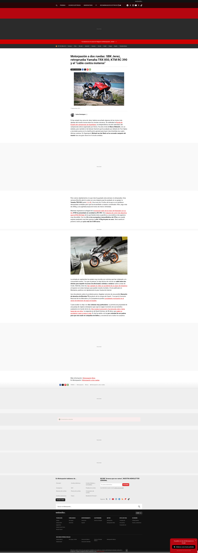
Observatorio (88, 5)
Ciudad (104, 46)
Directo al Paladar (98, 520)
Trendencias (122, 520)
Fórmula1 (58, 483)
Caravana (93, 46)
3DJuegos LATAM (73, 539)
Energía (110, 46)
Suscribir (125, 484)
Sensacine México (86, 539)
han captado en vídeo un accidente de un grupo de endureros (107, 286)
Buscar (139, 506)
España (115, 46)
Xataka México (59, 539)
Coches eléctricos (75, 483)
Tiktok (141, 5)
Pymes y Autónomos (136, 522)
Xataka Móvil (59, 522)
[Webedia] (138, 1)
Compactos (59, 488)
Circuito (99, 46)
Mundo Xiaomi (59, 529)
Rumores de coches (61, 491)
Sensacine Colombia (86, 541)
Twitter (139, 5)
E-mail (90, 69)
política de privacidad (119, 488)
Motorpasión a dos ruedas (90, 380)
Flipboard (87, 69)
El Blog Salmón (135, 520)
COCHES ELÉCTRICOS (74, 5)
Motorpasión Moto (89, 378)
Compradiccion (123, 525)
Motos (86, 384)
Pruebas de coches (91, 488)
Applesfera (58, 525)
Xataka (57, 520)
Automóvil (87, 46)
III (90, 202)
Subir (137, 513)
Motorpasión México (111, 539)
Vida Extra (71, 522)
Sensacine (84, 520)
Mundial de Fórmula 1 (91, 496)
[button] (81, 114)
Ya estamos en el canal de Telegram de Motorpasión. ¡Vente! (98, 41)
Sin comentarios (76, 69)
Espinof (83, 522)
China (75, 46)
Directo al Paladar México (98, 540)
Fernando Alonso (123, 46)
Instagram (133, 5)
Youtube (136, 5)
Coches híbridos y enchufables (90, 483)
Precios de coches (76, 491)
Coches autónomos (61, 496)
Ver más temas (60, 499)
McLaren (81, 46)
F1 (96, 5)
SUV (72, 488)
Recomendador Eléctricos (109, 5)
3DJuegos (71, 520)
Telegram (127, 5)
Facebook (130, 5)
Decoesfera (122, 522)
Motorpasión (80, 384)
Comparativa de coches (90, 491)
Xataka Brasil (59, 541)
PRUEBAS (62, 5)
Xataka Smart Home (60, 527)
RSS (122, 499)
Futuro (72, 496)
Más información (100, 551)
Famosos (70, 46)
